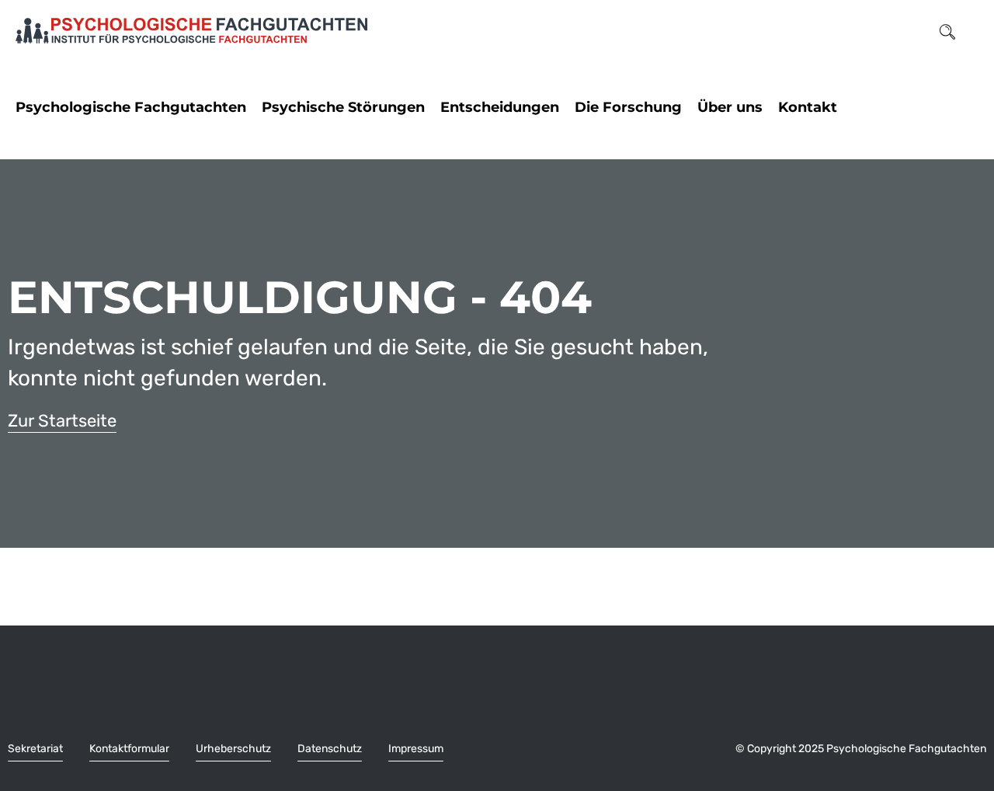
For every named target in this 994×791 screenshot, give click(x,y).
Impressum (415, 748)
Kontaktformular (129, 748)
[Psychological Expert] (191, 31)
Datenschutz (329, 748)
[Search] (947, 30)
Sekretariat (35, 748)
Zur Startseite (62, 420)
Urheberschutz (233, 748)
